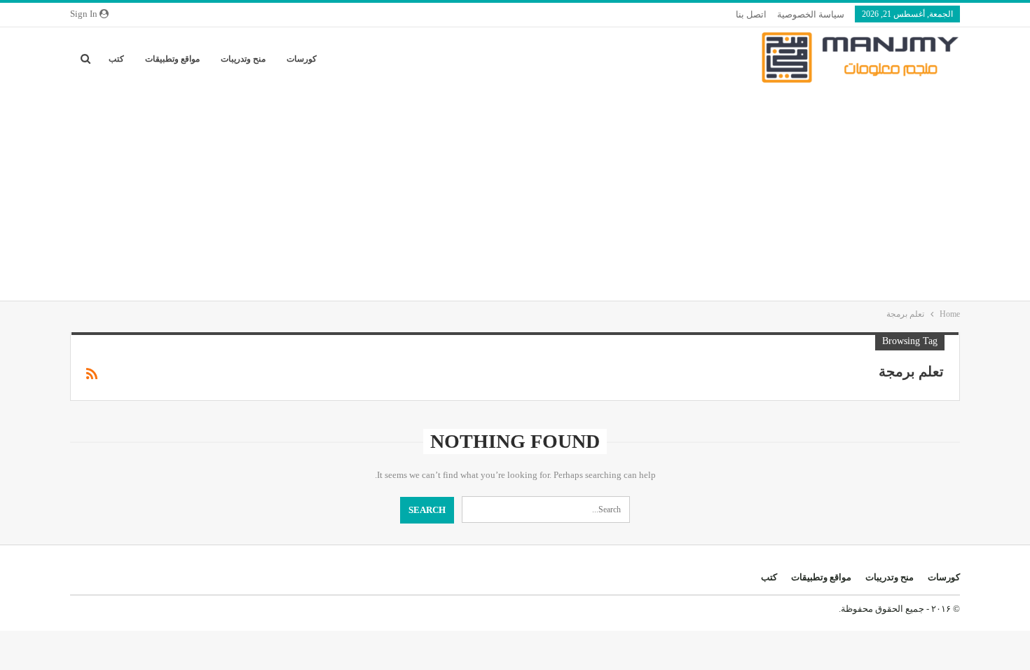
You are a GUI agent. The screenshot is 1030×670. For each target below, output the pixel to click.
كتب (116, 59)
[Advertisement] (515, 195)
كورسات (302, 59)
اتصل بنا (751, 14)
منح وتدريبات (243, 59)
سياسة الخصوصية (810, 14)
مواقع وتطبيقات (172, 59)
